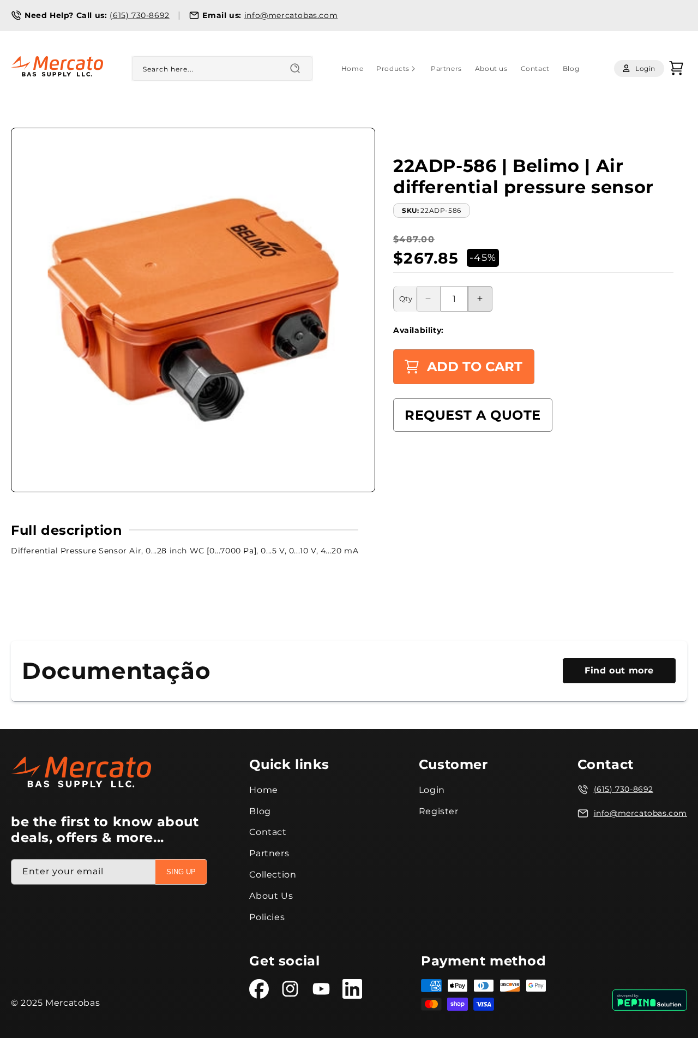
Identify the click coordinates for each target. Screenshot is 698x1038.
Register (439, 811)
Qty (405, 298)
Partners (269, 853)
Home (263, 790)
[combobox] (222, 68)
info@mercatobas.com (291, 15)
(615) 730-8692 (139, 15)
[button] (397, 69)
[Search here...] (295, 68)
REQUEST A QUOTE (473, 415)
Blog (259, 811)
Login (432, 790)
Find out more (619, 670)
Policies (267, 917)
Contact (267, 832)
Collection (272, 874)
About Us (271, 896)
